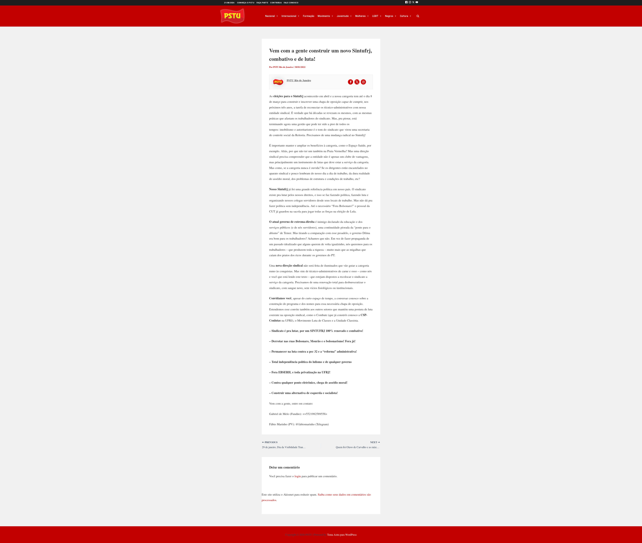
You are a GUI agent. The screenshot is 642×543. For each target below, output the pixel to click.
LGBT (375, 16)
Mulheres (360, 16)
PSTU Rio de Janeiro (299, 80)
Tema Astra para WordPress (342, 534)
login (298, 476)
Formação (308, 16)
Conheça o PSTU (245, 3)
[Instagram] (410, 3)
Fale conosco (291, 3)
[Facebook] (406, 3)
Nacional (270, 16)
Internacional (289, 16)
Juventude (343, 16)
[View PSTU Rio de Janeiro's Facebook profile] (350, 82)
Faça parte (262, 3)
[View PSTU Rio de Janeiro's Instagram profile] (363, 82)
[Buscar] (417, 16)
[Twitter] (413, 3)
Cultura (404, 16)
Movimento (324, 16)
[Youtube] (417, 3)
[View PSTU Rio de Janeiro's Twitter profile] (357, 82)
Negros (389, 16)
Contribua (276, 3)
